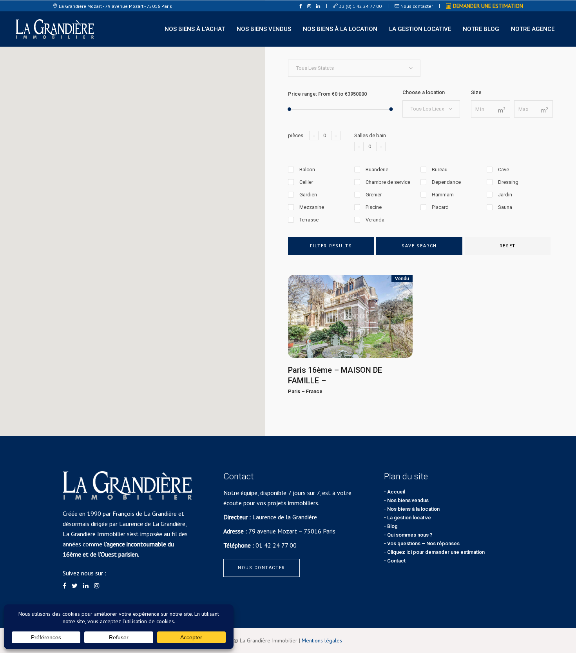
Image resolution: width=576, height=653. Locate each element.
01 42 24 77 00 (276, 545)
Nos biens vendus (408, 500)
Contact (396, 561)
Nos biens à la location (413, 509)
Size (476, 92)
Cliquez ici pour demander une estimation (436, 552)
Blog (392, 526)
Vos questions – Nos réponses (423, 543)
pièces (295, 135)
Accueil (396, 492)
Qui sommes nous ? (409, 535)
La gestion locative (409, 518)
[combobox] (354, 68)
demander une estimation (487, 5)
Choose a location (423, 92)
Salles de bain (370, 135)
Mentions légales (322, 640)
